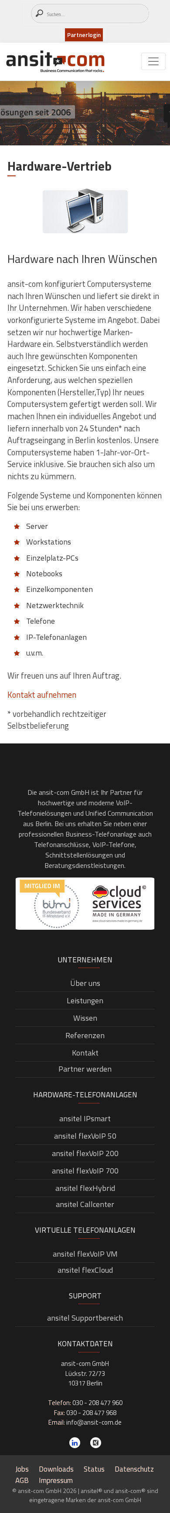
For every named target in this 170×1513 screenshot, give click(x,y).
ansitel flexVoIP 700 (85, 1171)
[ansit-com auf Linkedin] (74, 1443)
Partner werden (85, 1069)
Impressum (56, 1480)
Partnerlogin (84, 34)
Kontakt (85, 1053)
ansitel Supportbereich (85, 1318)
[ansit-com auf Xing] (95, 1443)
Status (94, 1469)
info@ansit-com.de (94, 1422)
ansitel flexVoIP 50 (85, 1136)
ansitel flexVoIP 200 (85, 1153)
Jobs (22, 1469)
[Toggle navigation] (153, 61)
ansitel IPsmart (85, 1118)
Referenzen (85, 1035)
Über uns (85, 983)
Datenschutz (134, 1469)
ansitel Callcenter (85, 1204)
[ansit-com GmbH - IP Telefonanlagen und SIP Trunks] (55, 61)
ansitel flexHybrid (85, 1188)
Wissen (85, 1018)
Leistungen (85, 1000)
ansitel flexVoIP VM (85, 1254)
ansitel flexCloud (85, 1270)
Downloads (56, 1469)
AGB (22, 1480)
